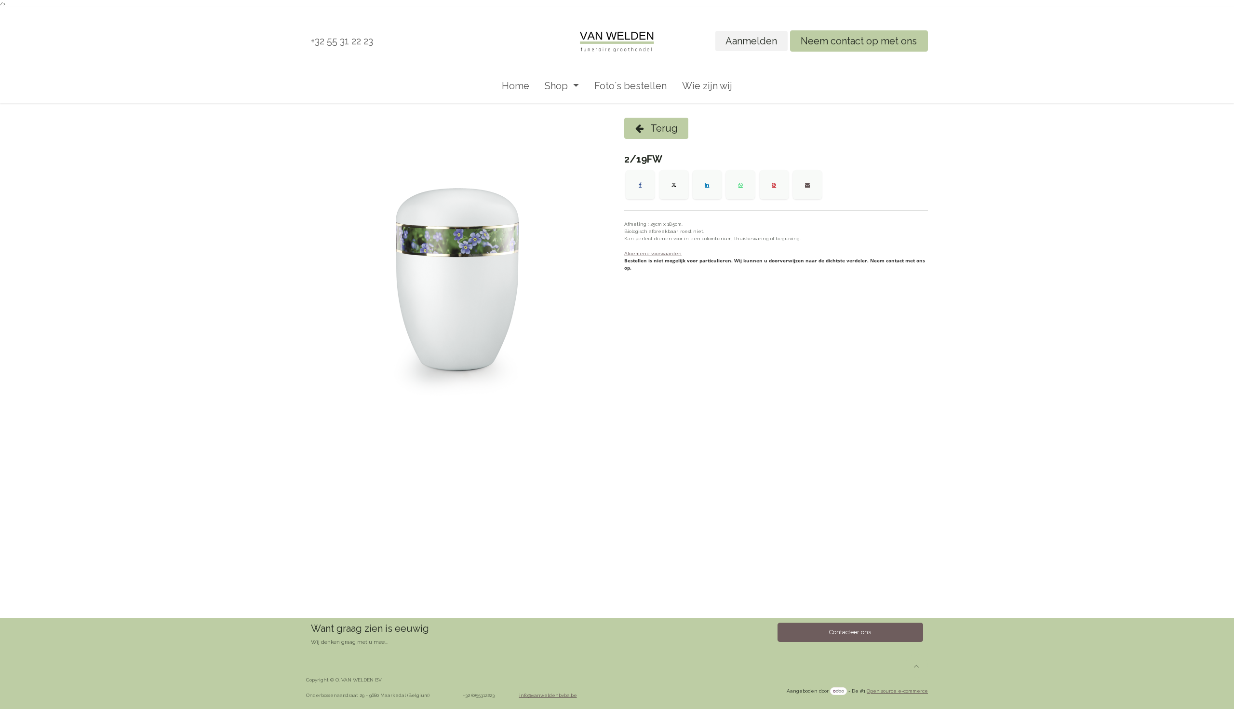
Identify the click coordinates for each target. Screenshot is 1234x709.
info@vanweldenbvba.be (548, 695)
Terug (663, 128)
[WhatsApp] (740, 184)
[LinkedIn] (707, 184)
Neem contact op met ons (859, 41)
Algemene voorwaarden (653, 253)
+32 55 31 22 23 (342, 41)
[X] (673, 184)
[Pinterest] (774, 184)
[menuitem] (515, 86)
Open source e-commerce (897, 691)
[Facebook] (640, 184)
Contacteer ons (850, 632)
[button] (916, 666)
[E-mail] (807, 184)
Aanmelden (751, 41)
